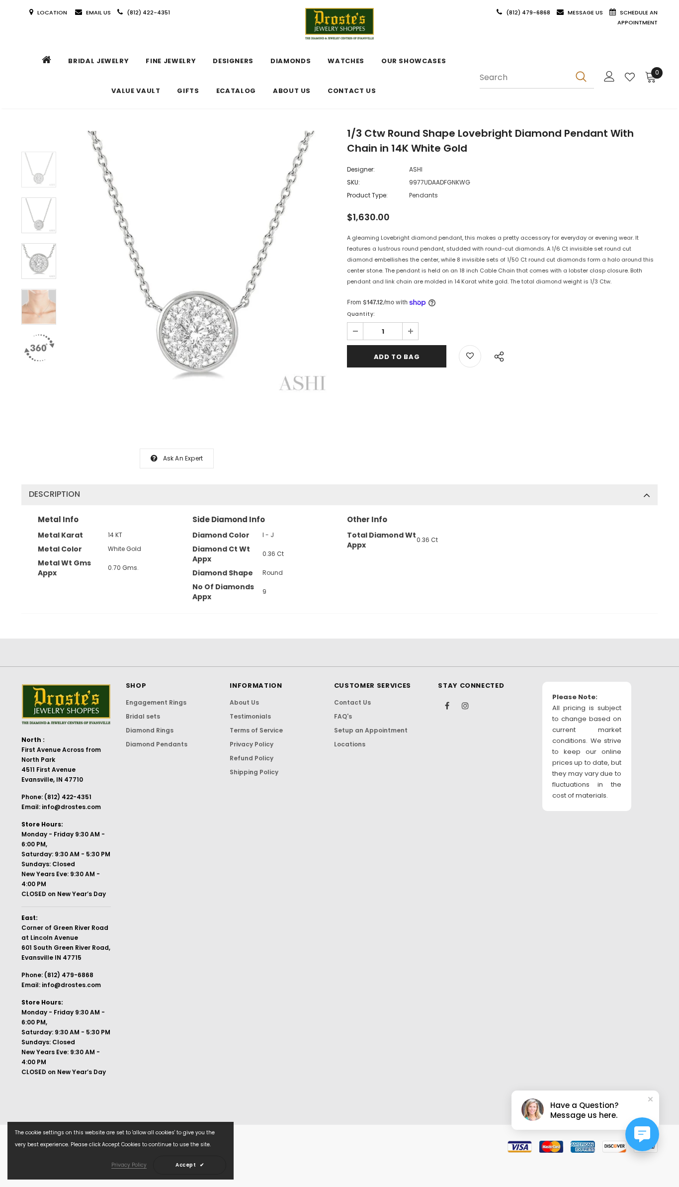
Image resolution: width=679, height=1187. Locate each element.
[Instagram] (465, 705)
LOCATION (53, 12)
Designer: (361, 169)
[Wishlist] (630, 77)
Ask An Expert (183, 458)
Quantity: (361, 314)
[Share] (496, 355)
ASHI (416, 169)
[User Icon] (609, 76)
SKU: (353, 182)
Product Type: (367, 195)
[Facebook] (447, 705)
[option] (199, 264)
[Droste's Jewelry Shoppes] (339, 23)
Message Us (586, 12)
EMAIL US (98, 12)
